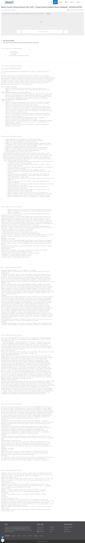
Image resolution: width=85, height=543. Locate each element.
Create (60, 2)
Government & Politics (73, 10)
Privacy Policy (39, 529)
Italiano (24, 535)
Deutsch (30, 535)
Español (35, 535)
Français (19, 535)
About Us (52, 527)
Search (77, 2)
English (82, 10)
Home (51, 531)
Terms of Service (40, 527)
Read (55, 2)
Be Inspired (66, 529)
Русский (41, 535)
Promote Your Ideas (68, 527)
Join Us (72, 2)
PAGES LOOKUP (69, 524)
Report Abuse (41, 531)
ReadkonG (39, 541)
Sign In (66, 2)
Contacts (52, 529)
